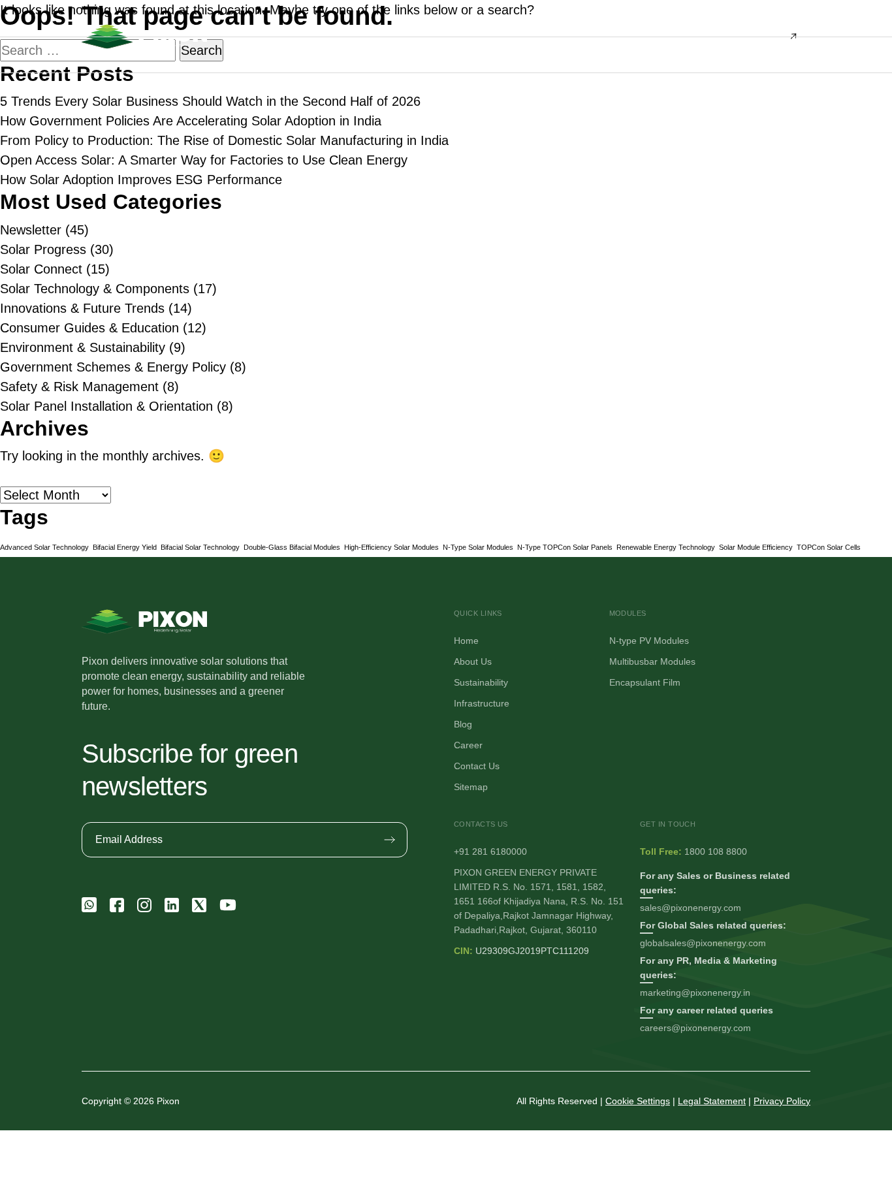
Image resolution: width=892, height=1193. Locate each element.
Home (466, 640)
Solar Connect (41, 269)
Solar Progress (43, 249)
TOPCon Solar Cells (829, 547)
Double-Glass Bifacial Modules (292, 547)
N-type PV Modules (649, 640)
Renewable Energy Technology (665, 547)
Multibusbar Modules (652, 661)
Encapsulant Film (644, 682)
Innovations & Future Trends (82, 308)
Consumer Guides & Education (89, 328)
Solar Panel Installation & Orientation (106, 406)
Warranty (496, 254)
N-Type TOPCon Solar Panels (565, 547)
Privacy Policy (782, 1101)
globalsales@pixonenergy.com (703, 943)
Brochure (496, 174)
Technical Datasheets (522, 200)
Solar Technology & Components (94, 288)
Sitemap (471, 787)
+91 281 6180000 (490, 851)
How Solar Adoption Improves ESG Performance (141, 179)
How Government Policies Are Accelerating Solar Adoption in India (190, 121)
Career (468, 745)
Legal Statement (712, 1101)
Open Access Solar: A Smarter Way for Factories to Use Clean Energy (203, 160)
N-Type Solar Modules (478, 547)
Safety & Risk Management (79, 386)
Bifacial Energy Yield (125, 547)
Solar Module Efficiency (756, 547)
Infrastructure (481, 703)
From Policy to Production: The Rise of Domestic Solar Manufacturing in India (224, 140)
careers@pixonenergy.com (695, 1028)
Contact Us (477, 766)
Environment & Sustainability (82, 347)
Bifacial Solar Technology (200, 547)
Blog (463, 724)
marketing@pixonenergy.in (695, 992)
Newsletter (30, 230)
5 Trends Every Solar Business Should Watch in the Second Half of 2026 (210, 101)
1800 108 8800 (715, 851)
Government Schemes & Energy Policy (113, 367)
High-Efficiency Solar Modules (391, 547)
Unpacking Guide (513, 227)
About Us (473, 661)
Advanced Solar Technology (44, 547)
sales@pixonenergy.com (690, 907)
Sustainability (481, 682)
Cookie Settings (637, 1101)
